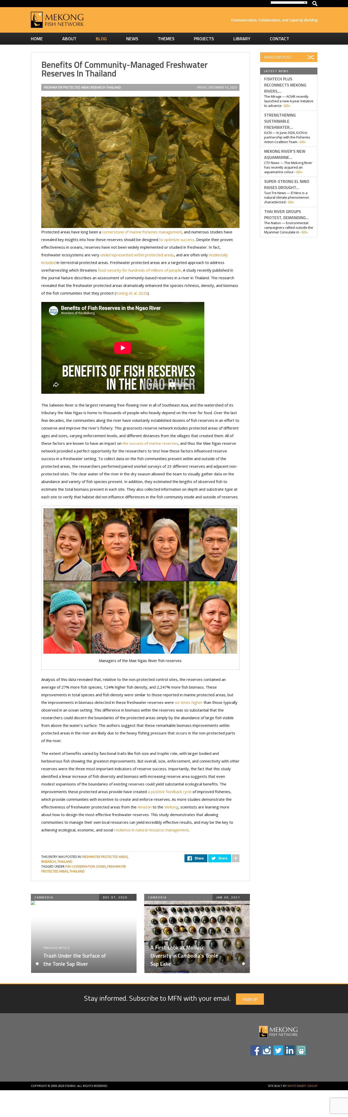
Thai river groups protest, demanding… (286, 214)
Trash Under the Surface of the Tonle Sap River (74, 959)
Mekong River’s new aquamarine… (284, 154)
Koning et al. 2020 (132, 293)
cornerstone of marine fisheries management (142, 231)
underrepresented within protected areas (137, 254)
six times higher (189, 702)
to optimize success (176, 239)
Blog (101, 38)
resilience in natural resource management (151, 829)
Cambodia (44, 897)
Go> (287, 105)
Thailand (113, 87)
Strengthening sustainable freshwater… (280, 121)
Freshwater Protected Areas (67, 87)
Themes (166, 38)
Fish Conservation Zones (85, 866)
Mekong (171, 806)
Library (241, 38)
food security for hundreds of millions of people (139, 270)
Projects (204, 38)
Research (98, 87)
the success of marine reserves (150, 443)
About (69, 38)
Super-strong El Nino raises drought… (286, 184)
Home (37, 38)
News (132, 38)
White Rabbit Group (302, 1086)
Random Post (278, 57)
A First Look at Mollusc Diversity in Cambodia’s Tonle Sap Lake (184, 955)
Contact (279, 38)
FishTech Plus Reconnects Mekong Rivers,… (285, 85)
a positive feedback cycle (170, 791)
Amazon (145, 806)
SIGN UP (250, 999)
